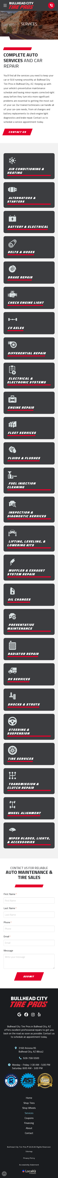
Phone (7, 922)
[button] (5, 5)
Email (7, 936)
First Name (10, 894)
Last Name (10, 908)
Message (8, 950)
